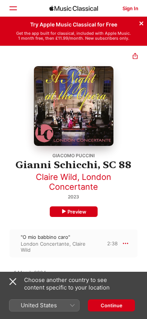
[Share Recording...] (135, 56)
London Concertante (80, 182)
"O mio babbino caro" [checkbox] (45, 237)
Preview (76, 212)
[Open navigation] (13, 8)
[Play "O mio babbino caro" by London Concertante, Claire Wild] (5, 243)
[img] (73, 8)
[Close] (141, 22)
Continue (111, 305)
